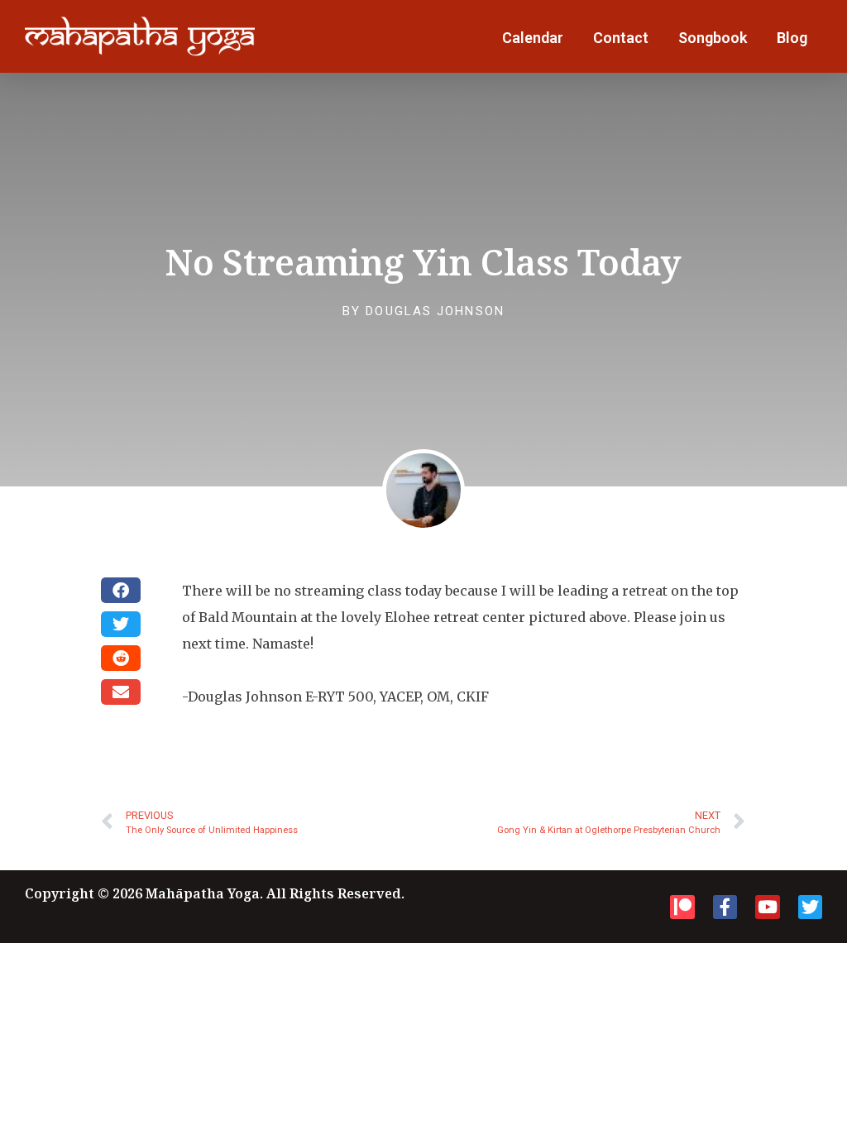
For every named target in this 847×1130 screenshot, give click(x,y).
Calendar (532, 37)
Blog (792, 37)
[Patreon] (682, 907)
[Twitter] (810, 907)
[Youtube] (767, 907)
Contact (620, 37)
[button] (121, 590)
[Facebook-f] (725, 907)
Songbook (712, 37)
